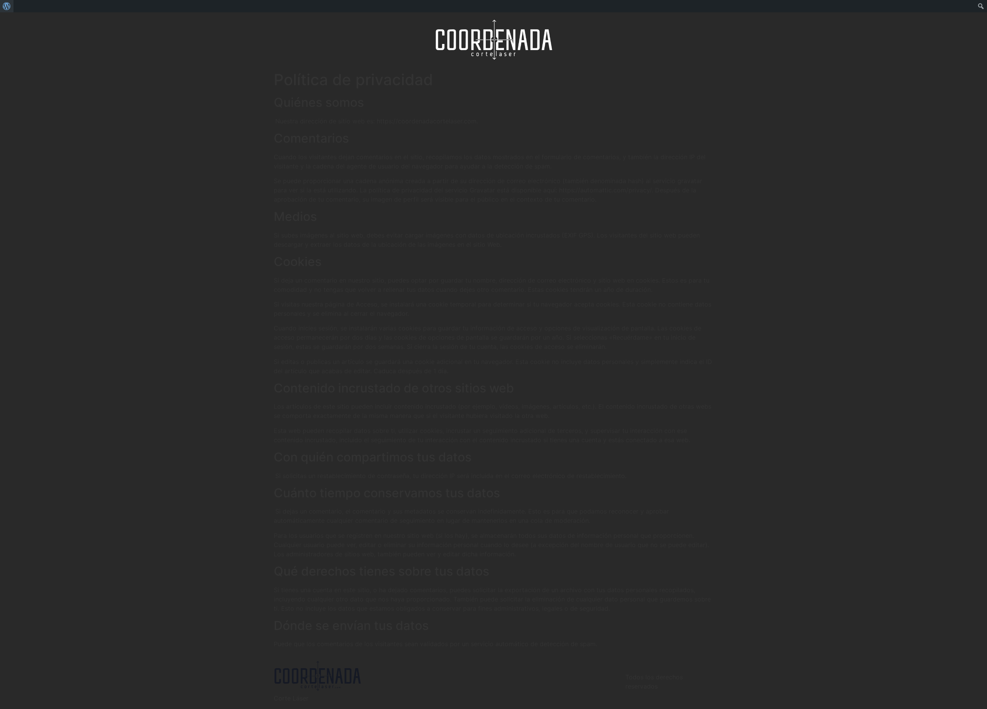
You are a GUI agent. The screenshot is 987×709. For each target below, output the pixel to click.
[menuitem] (6, 6)
